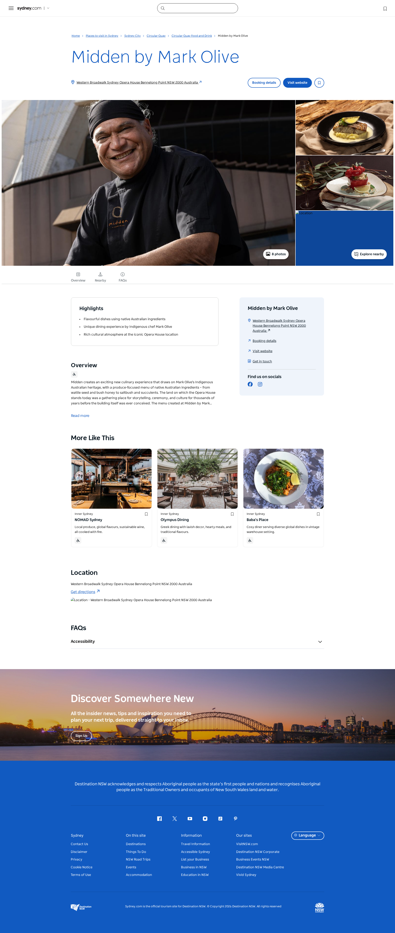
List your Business (195, 859)
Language (307, 835)
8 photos (279, 254)
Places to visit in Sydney (102, 36)
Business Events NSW (252, 859)
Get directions (83, 592)
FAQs (123, 280)
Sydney (77, 836)
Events (131, 867)
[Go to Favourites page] (385, 8)
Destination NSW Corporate (257, 852)
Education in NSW (195, 875)
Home (76, 36)
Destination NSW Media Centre (260, 867)
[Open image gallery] (148, 265)
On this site (136, 836)
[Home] (29, 8)
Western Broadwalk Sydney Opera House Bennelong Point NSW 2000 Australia (138, 82)
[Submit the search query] (162, 8)
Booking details (264, 82)
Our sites (244, 836)
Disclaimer (79, 852)
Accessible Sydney (195, 852)
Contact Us (79, 844)
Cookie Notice (81, 867)
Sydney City (132, 36)
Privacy (76, 859)
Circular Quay (156, 36)
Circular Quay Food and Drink (192, 36)
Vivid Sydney (246, 875)
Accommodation (139, 875)
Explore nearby (372, 254)
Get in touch (262, 361)
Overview (78, 280)
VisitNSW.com (247, 844)
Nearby (100, 280)
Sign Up (81, 735)
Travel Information (195, 844)
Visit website (297, 82)
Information (191, 836)
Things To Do (136, 852)
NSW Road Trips (138, 859)
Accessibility (83, 642)
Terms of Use (81, 875)
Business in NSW (194, 867)
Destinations (136, 844)
